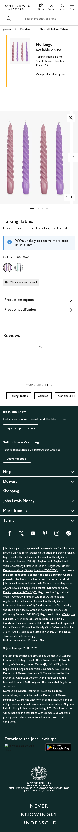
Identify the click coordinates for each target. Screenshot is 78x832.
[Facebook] (9, 534)
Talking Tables (19, 396)
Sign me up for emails (21, 428)
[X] (21, 534)
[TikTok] (68, 534)
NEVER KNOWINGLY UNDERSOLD (39, 814)
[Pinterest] (45, 534)
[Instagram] (56, 534)
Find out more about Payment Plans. (24, 640)
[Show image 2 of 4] (73, 157)
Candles (25, 29)
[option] (7, 267)
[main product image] (23, 60)
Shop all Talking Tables (54, 29)
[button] (71, 6)
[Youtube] (33, 534)
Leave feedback (17, 458)
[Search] (9, 18)
